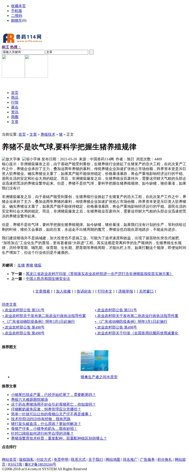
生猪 (21, 265)
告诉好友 (84, 291)
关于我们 (95, 459)
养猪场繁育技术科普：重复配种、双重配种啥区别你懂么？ (59, 438)
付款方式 (43, 459)
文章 (33, 134)
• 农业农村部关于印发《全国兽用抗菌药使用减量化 (136, 333)
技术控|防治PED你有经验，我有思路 (41, 419)
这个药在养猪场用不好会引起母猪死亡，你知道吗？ (53, 404)
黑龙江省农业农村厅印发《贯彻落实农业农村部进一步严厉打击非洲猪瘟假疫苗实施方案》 (99, 274)
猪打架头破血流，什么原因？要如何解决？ (46, 424)
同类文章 (9, 304)
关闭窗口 (146, 291)
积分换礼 (164, 459)
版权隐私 (26, 459)
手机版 (16, 11)
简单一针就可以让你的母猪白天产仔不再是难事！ (51, 414)
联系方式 (78, 459)
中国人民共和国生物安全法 (48, 279)
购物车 (16, 20)
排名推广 (130, 459)
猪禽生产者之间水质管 (99, 377)
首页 (22, 134)
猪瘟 (37, 265)
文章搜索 (42, 291)
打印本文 (104, 291)
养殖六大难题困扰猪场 (29, 399)
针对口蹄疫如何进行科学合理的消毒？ (42, 433)
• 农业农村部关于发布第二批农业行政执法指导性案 (44, 316)
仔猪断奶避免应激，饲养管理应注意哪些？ (46, 409)
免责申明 (61, 459)
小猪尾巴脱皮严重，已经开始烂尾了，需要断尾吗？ (53, 395)
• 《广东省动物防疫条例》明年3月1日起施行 (39, 321)
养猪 (29, 265)
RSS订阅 (15, 464)
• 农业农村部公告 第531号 (23, 310)
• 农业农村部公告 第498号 (23, 327)
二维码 (16, 16)
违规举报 (125, 291)
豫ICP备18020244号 (40, 464)
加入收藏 (63, 291)
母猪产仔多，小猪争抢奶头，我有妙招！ (44, 429)
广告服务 (147, 459)
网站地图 (113, 459)
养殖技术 (48, 134)
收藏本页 (18, 6)
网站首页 (9, 459)
